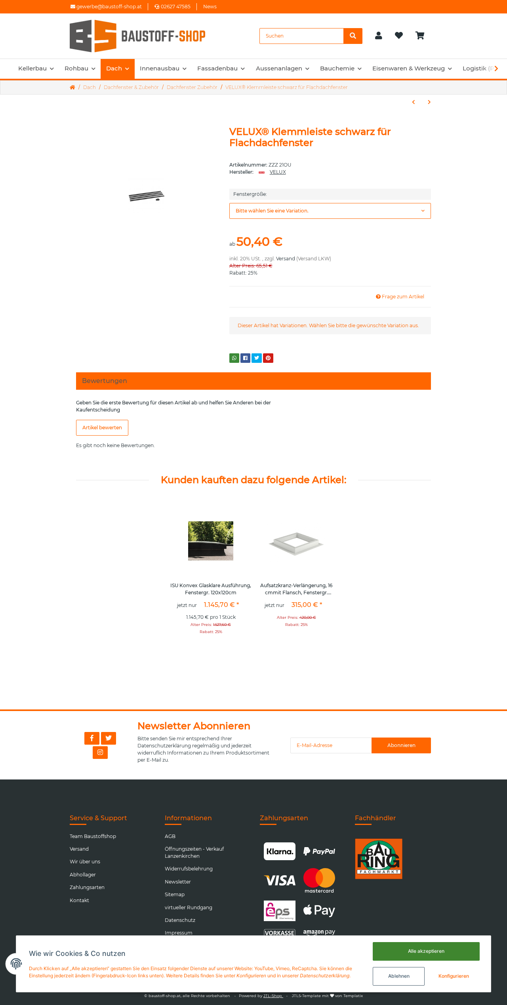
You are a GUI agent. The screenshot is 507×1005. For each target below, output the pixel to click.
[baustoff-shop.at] (145, 36)
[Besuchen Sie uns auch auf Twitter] (108, 738)
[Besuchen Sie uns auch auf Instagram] (100, 752)
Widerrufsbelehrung (189, 869)
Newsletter (178, 882)
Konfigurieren (453, 976)
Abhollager (83, 875)
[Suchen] (352, 36)
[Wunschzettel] (399, 36)
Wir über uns (85, 862)
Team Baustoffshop (93, 836)
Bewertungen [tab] (104, 381)
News (210, 6)
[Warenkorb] (423, 36)
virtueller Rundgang (188, 907)
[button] (379, 36)
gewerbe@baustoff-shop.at (108, 6)
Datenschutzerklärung (164, 746)
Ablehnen (399, 976)
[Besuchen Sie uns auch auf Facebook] (91, 738)
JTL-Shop (273, 996)
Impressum (179, 933)
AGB (170, 836)
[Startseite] (72, 87)
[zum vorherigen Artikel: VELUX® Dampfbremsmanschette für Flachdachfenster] (413, 102)
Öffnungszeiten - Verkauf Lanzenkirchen (194, 852)
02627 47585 (176, 6)
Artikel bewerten (102, 427)
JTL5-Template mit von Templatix (327, 996)
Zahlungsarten (87, 887)
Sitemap (175, 894)
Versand (285, 259)
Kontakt (79, 900)
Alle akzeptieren (426, 951)
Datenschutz (180, 920)
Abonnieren (401, 745)
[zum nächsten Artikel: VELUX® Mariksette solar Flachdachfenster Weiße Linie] (429, 102)
